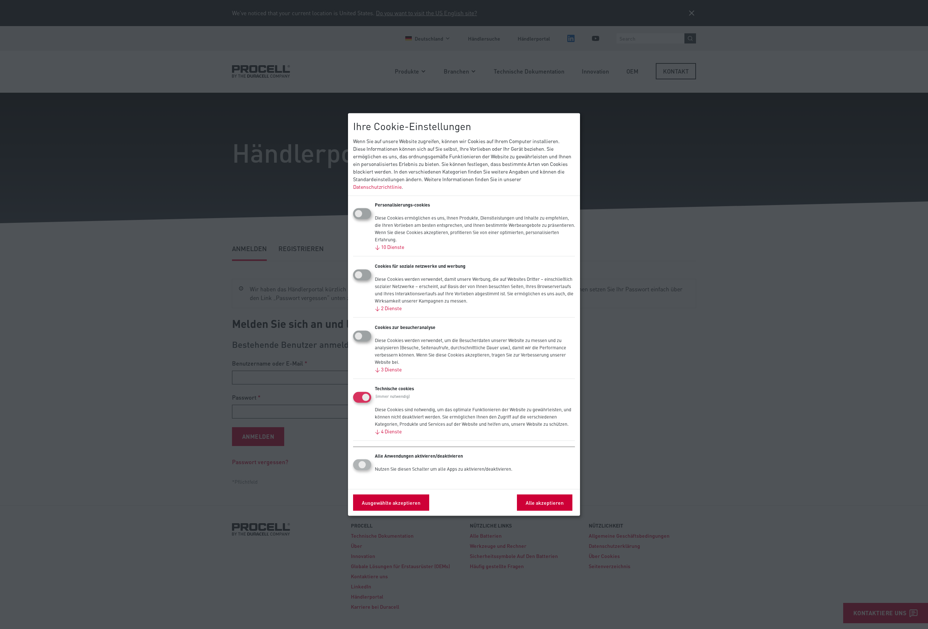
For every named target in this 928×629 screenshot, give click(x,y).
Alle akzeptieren (545, 502)
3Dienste (388, 369)
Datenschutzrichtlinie (377, 186)
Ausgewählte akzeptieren (391, 502)
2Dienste (388, 307)
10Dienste (389, 246)
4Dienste (388, 431)
